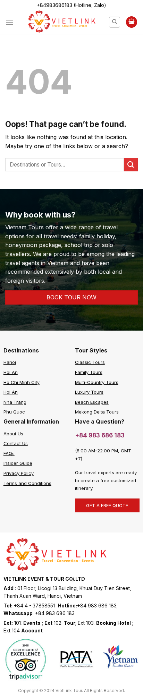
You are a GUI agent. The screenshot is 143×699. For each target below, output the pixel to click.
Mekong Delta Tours (97, 412)
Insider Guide (17, 463)
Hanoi (9, 362)
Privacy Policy (18, 473)
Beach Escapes (92, 402)
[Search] (114, 22)
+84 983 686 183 (100, 435)
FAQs (9, 453)
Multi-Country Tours (96, 382)
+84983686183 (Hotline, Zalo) (71, 5)
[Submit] (131, 164)
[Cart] (131, 22)
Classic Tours (90, 362)
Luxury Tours (89, 392)
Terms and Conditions (27, 483)
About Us (13, 433)
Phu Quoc (14, 412)
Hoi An (10, 372)
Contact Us (15, 443)
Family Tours (88, 372)
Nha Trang (14, 402)
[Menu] (9, 22)
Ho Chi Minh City (21, 382)
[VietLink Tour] (61, 22)
